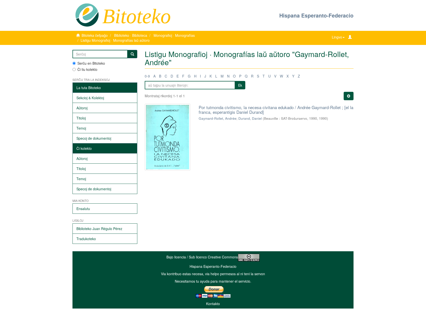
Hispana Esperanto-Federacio (316, 15)
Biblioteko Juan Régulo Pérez (99, 228)
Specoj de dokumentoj (93, 138)
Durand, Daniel (250, 118)
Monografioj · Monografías (174, 35)
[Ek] (132, 54)
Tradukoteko (86, 238)
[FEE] (86, 14)
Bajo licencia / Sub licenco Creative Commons (202, 256)
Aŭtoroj (82, 107)
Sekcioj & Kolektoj (90, 97)
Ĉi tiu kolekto (87, 69)
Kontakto (213, 303)
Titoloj (81, 118)
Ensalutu (83, 208)
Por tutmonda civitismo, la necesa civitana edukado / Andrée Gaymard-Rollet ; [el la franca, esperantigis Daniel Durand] (276, 109)
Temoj (81, 128)
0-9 (147, 76)
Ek (240, 85)
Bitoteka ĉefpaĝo (95, 35)
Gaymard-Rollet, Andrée (217, 118)
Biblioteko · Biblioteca (130, 35)
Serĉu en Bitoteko (91, 63)
